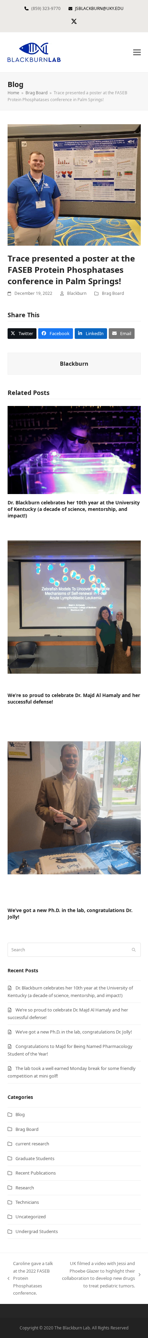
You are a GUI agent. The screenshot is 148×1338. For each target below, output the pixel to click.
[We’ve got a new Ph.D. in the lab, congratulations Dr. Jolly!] (74, 807)
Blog (20, 1114)
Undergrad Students (36, 1231)
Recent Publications (35, 1173)
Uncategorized (30, 1216)
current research (32, 1144)
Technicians (27, 1202)
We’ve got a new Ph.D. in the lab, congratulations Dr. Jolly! (73, 1032)
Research (24, 1188)
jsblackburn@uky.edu (99, 8)
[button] (137, 52)
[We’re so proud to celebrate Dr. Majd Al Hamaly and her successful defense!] (74, 606)
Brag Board (113, 293)
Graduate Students (34, 1158)
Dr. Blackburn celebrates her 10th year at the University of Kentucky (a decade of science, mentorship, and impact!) (74, 509)
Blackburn (76, 293)
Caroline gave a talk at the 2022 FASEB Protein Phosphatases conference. (30, 1278)
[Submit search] (134, 949)
